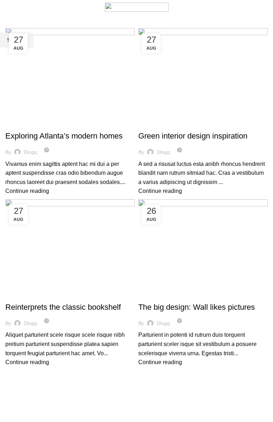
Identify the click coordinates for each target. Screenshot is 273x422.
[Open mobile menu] (9, 7)
